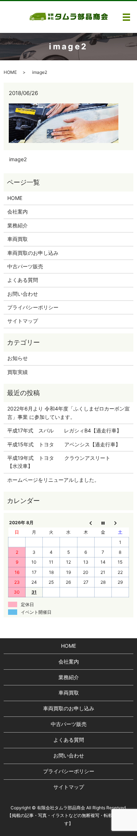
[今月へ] (102, 522)
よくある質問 (22, 280)
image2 (18, 159)
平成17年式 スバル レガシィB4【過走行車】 (64, 430)
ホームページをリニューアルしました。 (53, 480)
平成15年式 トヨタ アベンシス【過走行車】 (64, 444)
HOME (10, 72)
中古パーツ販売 (25, 266)
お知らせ (17, 358)
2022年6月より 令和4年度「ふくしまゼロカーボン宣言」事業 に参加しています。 (68, 412)
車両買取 (17, 239)
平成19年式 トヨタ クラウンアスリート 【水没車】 (64, 462)
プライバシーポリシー (32, 307)
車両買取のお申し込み (32, 253)
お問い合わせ (22, 294)
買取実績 (17, 372)
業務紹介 (17, 225)
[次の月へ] (120, 522)
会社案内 (17, 211)
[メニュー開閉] (126, 17)
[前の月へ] (85, 522)
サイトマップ (22, 321)
